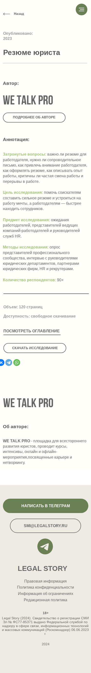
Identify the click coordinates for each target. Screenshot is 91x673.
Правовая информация (45, 581)
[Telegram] (8, 362)
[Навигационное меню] (81, 9)
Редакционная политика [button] (45, 600)
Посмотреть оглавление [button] (31, 331)
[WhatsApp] (16, 362)
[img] (6, 14)
